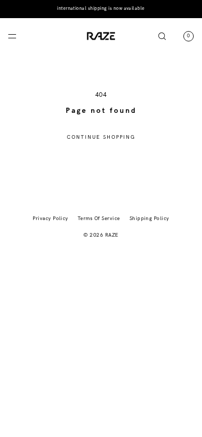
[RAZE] (101, 36)
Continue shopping (101, 137)
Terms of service (99, 218)
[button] (162, 36)
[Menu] (20, 36)
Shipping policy (149, 218)
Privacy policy (50, 218)
